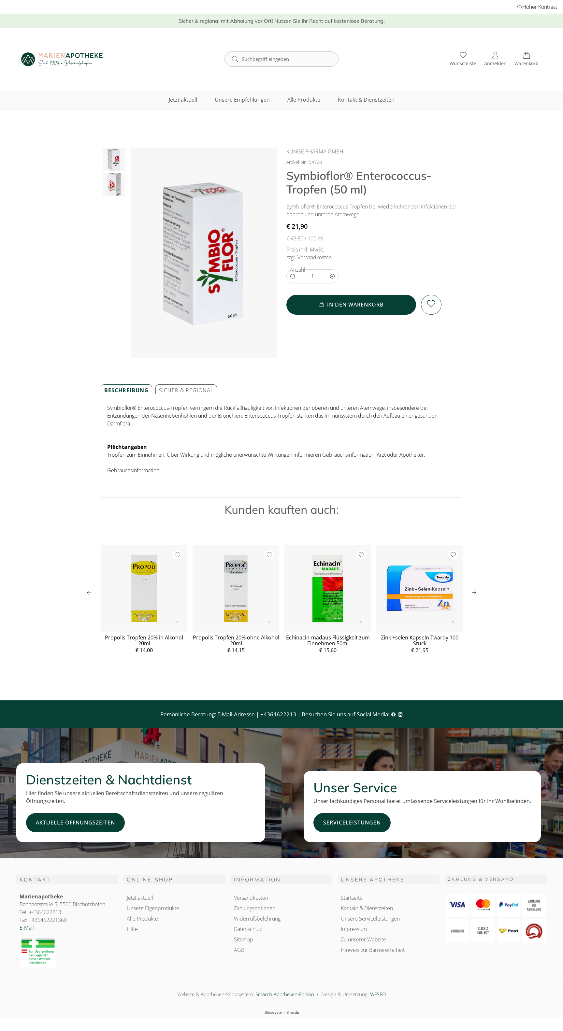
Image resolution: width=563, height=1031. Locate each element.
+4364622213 (278, 714)
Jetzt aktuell (183, 99)
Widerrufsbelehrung (257, 918)
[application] (351, 305)
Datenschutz (248, 929)
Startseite (352, 897)
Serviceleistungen (352, 822)
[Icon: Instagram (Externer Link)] (400, 714)
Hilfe (132, 929)
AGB (239, 949)
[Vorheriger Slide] (89, 592)
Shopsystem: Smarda (282, 1012)
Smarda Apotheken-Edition (284, 994)
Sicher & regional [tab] (186, 390)
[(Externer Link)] (67, 952)
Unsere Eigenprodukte (153, 908)
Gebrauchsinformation (133, 470)
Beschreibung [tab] (126, 390)
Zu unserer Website (363, 940)
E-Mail (27, 927)
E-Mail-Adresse (236, 714)
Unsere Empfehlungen (242, 99)
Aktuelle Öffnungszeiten (75, 822)
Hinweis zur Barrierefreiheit (373, 949)
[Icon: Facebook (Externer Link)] (393, 714)
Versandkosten (251, 897)
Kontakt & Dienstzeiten (366, 99)
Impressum (354, 929)
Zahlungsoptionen (254, 908)
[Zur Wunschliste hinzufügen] (431, 305)
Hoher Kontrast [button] (539, 6)
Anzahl (297, 269)
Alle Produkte (303, 99)
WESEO (378, 994)
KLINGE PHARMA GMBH (314, 151)
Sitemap (243, 939)
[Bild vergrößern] (204, 253)
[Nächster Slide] (474, 592)
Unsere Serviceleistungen (370, 918)
